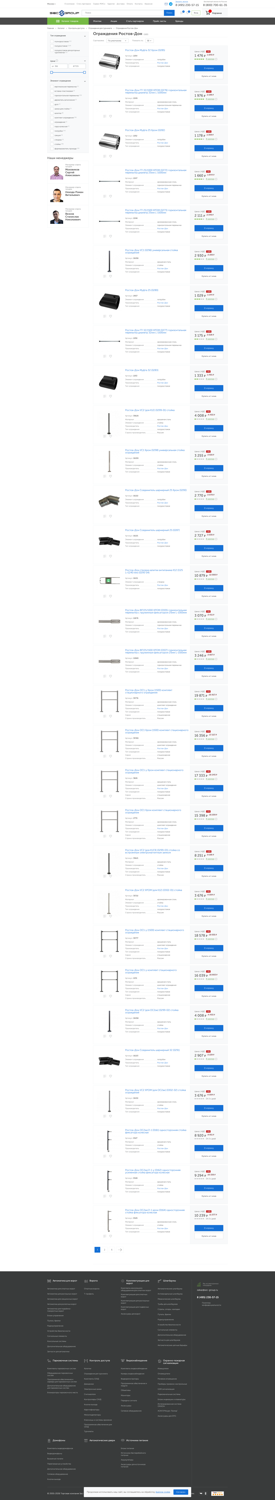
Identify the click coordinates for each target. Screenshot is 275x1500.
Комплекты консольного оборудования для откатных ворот (136, 1289)
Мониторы (125, 1395)
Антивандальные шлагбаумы (170, 1294)
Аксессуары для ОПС (167, 1416)
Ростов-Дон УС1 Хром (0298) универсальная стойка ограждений (155, 451)
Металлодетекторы (92, 1415)
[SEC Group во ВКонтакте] (201, 1493)
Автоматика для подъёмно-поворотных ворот (59, 1310)
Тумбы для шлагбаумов (168, 1304)
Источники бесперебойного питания (133, 1454)
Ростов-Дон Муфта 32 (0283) (141, 370)
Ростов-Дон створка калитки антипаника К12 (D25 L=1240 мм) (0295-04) (154, 571)
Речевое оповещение (167, 1379)
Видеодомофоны (54, 1453)
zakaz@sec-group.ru (207, 1290)
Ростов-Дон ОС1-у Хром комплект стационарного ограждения (154, 771)
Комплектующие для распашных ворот (135, 1302)
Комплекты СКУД (91, 1379)
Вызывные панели (55, 1459)
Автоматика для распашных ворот (62, 1294)
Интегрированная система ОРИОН (169, 1405)
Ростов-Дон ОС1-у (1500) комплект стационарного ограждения (154, 931)
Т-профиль (89, 1294)
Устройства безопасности (58, 1331)
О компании (69, 4)
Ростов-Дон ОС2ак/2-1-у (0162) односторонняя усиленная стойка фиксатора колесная (152, 1171)
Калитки (87, 1368)
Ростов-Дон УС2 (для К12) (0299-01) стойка (150, 410)
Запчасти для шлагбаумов (169, 1340)
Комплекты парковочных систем (61, 1368)
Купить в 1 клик (209, 76)
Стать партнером (84, 4)
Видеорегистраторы (130, 1379)
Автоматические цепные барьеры (172, 1345)
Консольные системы (56, 1341)
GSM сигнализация (166, 1389)
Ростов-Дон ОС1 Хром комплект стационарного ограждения (153, 811)
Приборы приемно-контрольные (172, 1384)
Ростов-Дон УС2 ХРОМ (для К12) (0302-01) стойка (153, 890)
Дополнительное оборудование (61, 1346)
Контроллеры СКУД (92, 1399)
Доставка (120, 4)
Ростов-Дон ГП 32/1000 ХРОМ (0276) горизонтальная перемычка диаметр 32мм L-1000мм (155, 91)
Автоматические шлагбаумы (170, 1289)
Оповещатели (164, 1374)
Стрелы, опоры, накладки (169, 1309)
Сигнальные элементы (57, 1336)
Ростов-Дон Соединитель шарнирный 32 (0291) (152, 1050)
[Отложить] (111, 76)
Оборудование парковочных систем (60, 1374)
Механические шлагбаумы (169, 1299)
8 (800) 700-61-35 (215, 5)
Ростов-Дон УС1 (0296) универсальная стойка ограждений (151, 251)
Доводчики (89, 1384)
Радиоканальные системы (169, 1394)
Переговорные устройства (59, 1464)
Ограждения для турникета (96, 1374)
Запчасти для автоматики (58, 1351)
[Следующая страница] (120, 1250)
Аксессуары (126, 1406)
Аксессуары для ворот (130, 1314)
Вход (196, 13)
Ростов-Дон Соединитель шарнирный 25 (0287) (152, 530)
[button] (166, 4)
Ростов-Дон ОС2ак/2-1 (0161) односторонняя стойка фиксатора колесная (155, 1131)
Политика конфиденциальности (211, 1304)
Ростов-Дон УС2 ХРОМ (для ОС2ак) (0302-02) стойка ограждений (155, 1091)
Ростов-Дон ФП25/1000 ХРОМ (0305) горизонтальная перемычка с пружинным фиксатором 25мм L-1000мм (156, 611)
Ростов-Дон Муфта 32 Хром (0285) (145, 50)
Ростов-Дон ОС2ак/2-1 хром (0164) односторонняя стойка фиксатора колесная (155, 1211)
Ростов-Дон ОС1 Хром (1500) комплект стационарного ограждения (156, 731)
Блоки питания (127, 1448)
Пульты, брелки (54, 1321)
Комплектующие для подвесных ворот (135, 1308)
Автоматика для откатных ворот (61, 1289)
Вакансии (148, 4)
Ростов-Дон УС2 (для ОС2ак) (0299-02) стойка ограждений (151, 1011)
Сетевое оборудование (131, 1411)
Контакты (139, 4)
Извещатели (163, 1368)
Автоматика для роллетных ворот (61, 1304)
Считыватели (90, 1394)
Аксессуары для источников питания (133, 1465)
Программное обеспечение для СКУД (98, 1425)
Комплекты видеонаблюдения (134, 1368)
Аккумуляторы (127, 1460)
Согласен (180, 1492)
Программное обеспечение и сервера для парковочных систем (62, 1380)
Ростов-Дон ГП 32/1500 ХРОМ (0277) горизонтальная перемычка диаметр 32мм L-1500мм (155, 331)
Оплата (130, 4)
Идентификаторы (91, 1410)
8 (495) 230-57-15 (187, 5)
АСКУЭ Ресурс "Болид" (167, 1411)
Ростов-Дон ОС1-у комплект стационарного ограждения (151, 971)
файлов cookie (163, 1492)
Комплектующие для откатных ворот (134, 1295)
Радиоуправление (55, 1326)
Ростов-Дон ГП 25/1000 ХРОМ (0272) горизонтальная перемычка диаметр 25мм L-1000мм (155, 171)
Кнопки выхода (90, 1404)
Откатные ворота (91, 1289)
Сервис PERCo (99, 4)
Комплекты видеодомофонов (60, 1448)
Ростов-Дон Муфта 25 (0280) (141, 290)
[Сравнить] (105, 76)
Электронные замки (93, 1389)
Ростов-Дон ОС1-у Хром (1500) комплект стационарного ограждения (148, 691)
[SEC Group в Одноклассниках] (206, 1493)
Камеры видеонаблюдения (132, 1374)
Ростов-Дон (162, 63)
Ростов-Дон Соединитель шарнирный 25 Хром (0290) (156, 490)
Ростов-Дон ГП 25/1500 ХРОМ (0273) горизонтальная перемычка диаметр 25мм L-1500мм (155, 211)
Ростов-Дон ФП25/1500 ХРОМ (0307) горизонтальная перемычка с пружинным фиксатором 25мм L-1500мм (156, 651)
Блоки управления (55, 1315)
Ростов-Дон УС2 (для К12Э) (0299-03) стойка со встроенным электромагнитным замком (152, 851)
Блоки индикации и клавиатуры (171, 1399)
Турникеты (89, 1431)
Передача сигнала (129, 1400)
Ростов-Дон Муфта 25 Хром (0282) (145, 130)
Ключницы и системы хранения (98, 1420)
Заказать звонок (181, 2)
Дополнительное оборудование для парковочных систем (61, 1387)
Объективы (126, 1390)
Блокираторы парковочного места (62, 1392)
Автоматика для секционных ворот (62, 1299)
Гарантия (111, 4)
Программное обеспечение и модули (134, 1384)
